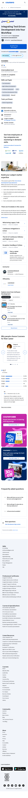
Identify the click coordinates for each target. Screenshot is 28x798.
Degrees (4, 685)
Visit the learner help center (13, 524)
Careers (4, 675)
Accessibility (5, 743)
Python (4, 565)
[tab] (6, 297)
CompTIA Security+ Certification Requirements (9, 644)
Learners (4, 711)
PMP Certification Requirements (9, 653)
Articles (4, 747)
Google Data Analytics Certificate (10, 582)
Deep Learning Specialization (9, 616)
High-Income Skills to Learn (8, 649)
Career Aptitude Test (7, 637)
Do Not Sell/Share (6, 755)
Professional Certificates (8, 681)
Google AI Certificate (7, 578)
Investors (4, 734)
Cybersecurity (5, 552)
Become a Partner (6, 694)
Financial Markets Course (8, 620)
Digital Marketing (6, 556)
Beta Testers (5, 715)
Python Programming (7, 102)
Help (3, 741)
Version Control (5, 95)
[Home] (2, 7)
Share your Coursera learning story (10, 658)
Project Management (7, 563)
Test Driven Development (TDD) (9, 92)
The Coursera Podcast (7, 719)
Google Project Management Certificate (11, 586)
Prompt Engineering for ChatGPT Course (11, 624)
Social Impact (5, 696)
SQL (3, 567)
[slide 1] (11, 364)
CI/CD (17, 89)
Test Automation (6, 83)
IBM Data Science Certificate (9, 595)
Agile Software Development (9, 86)
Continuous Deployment (7, 89)
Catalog (4, 677)
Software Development (15, 7)
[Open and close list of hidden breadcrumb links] (6, 7)
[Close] (24, 11)
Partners (4, 713)
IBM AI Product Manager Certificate (10, 592)
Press (3, 732)
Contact (4, 745)
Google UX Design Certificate (9, 588)
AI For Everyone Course (7, 612)
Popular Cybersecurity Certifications (10, 656)
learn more (15, 530)
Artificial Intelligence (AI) (8, 550)
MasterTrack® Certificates (8, 683)
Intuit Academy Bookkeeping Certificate (11, 597)
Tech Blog (4, 721)
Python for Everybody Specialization (10, 626)
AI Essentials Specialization (8, 607)
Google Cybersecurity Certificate (10, 580)
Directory (4, 749)
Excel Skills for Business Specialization (11, 618)
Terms (4, 736)
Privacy (4, 738)
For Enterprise (5, 687)
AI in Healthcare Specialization (9, 614)
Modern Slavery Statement (8, 753)
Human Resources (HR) (7, 559)
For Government (6, 690)
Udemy (4, 700)
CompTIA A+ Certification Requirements (11, 641)
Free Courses (5, 698)
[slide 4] (17, 364)
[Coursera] (10, 2)
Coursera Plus (5, 679)
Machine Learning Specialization (9, 622)
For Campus (5, 692)
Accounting (5, 548)
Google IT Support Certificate (9, 584)
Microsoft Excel (5, 561)
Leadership (5, 673)
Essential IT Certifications (8, 647)
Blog (3, 717)
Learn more (23, 52)
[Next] (25, 352)
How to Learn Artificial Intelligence (10, 651)
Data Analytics (5, 554)
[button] (13, 95)
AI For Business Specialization (9, 610)
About (3, 668)
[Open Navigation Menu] (3, 2)
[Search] (25, 2)
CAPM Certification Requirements (10, 639)
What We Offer (5, 671)
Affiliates (4, 751)
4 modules (4, 61)
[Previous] (3, 352)
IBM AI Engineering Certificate (9, 590)
